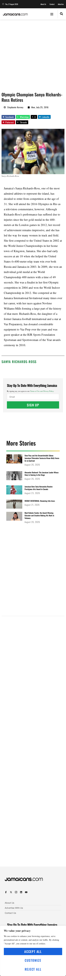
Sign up (33, 405)
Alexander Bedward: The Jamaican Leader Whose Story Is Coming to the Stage (41, 473)
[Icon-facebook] (6, 892)
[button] (51, 14)
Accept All (33, 951)
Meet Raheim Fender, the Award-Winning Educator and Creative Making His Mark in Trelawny (39, 515)
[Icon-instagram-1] (16, 892)
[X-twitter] (11, 892)
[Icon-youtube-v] (26, 892)
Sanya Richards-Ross (19, 361)
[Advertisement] (33, 54)
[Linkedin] (21, 892)
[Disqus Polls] (33, 657)
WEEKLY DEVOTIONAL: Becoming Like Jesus (40, 501)
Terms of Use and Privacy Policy (42, 391)
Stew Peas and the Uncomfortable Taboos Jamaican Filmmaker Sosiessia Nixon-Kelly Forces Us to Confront (42, 458)
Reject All (33, 969)
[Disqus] (33, 739)
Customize (33, 960)
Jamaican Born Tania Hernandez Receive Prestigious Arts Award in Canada (38, 487)
